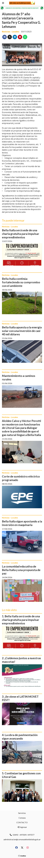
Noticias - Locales (10, 31)
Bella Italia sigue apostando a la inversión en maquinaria (22, 523)
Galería (33, 45)
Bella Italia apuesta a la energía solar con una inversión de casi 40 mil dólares (22, 331)
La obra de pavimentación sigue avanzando (20, 736)
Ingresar (23, 827)
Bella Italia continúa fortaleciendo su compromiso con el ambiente (21, 282)
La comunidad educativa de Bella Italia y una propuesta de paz (21, 570)
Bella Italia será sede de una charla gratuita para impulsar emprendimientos (20, 233)
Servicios (22, 813)
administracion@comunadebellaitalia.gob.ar (22, 839)
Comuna (22, 818)
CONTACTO (22, 822)
